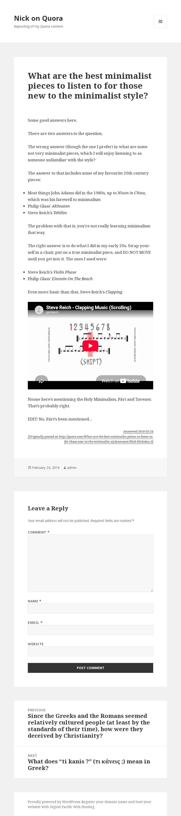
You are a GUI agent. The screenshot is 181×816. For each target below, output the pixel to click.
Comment (38, 532)
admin (72, 467)
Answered (138, 431)
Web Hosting (83, 806)
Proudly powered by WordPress (54, 801)
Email (35, 622)
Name (34, 601)
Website (36, 644)
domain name (116, 801)
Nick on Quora (38, 18)
